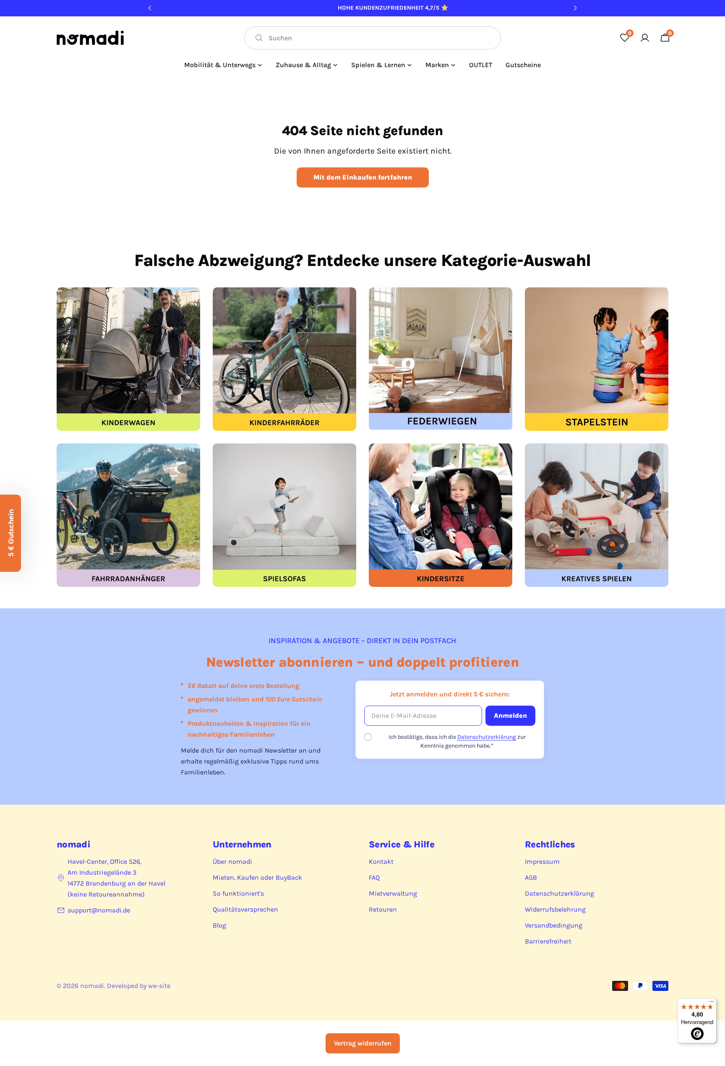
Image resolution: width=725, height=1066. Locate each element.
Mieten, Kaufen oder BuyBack (257, 877)
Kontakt (381, 861)
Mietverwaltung (393, 893)
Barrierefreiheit (548, 941)
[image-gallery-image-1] (128, 359)
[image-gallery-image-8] (596, 515)
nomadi (92, 986)
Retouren (383, 909)
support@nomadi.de (99, 910)
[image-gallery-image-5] (128, 515)
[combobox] (373, 38)
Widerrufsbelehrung (555, 909)
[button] (10, 533)
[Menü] (712, 1003)
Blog (219, 925)
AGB (531, 877)
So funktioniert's (238, 893)
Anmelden (510, 715)
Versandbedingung (553, 925)
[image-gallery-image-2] (284, 359)
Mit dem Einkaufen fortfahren (362, 177)
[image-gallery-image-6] (284, 515)
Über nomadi (232, 861)
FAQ (374, 877)
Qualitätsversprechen (245, 909)
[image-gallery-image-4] (596, 359)
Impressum (542, 861)
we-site (159, 986)
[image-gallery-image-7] (440, 515)
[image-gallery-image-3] (440, 359)
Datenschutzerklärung (486, 736)
